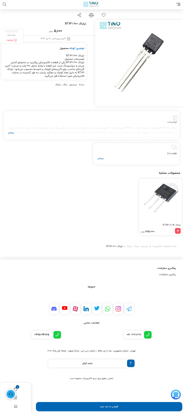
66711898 (134, 334)
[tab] (91, 125)
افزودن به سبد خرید (109, 406)
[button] (178, 231)
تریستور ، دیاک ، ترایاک (66, 84)
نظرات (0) (172, 153)
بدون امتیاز (12, 35)
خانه (174, 246)
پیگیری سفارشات (167, 274)
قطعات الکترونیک (160, 246)
